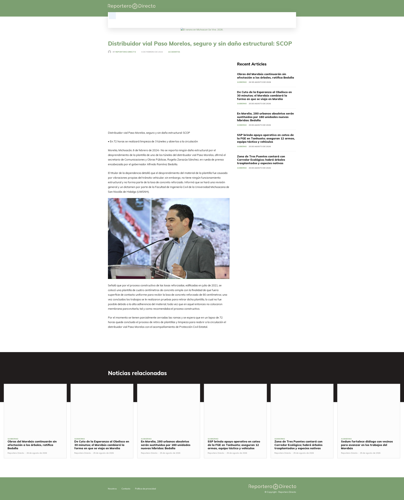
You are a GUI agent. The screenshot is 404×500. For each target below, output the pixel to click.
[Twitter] (289, 6)
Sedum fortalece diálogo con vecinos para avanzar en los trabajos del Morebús (367, 445)
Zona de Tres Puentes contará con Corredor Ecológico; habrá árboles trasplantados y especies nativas (261, 160)
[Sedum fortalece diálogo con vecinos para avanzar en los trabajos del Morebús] (369, 409)
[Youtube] (294, 6)
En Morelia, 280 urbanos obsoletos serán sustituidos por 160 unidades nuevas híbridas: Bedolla (265, 117)
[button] (112, 15)
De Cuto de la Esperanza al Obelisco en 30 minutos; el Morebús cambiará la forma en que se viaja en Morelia (264, 95)
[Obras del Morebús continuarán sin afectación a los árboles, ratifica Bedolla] (35, 409)
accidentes (174, 52)
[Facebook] (278, 6)
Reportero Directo (126, 52)
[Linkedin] (283, 6)
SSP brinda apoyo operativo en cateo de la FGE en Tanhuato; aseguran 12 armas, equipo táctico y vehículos (266, 138)
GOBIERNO (242, 82)
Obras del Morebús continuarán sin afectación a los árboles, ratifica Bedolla (265, 75)
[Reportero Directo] (110, 51)
